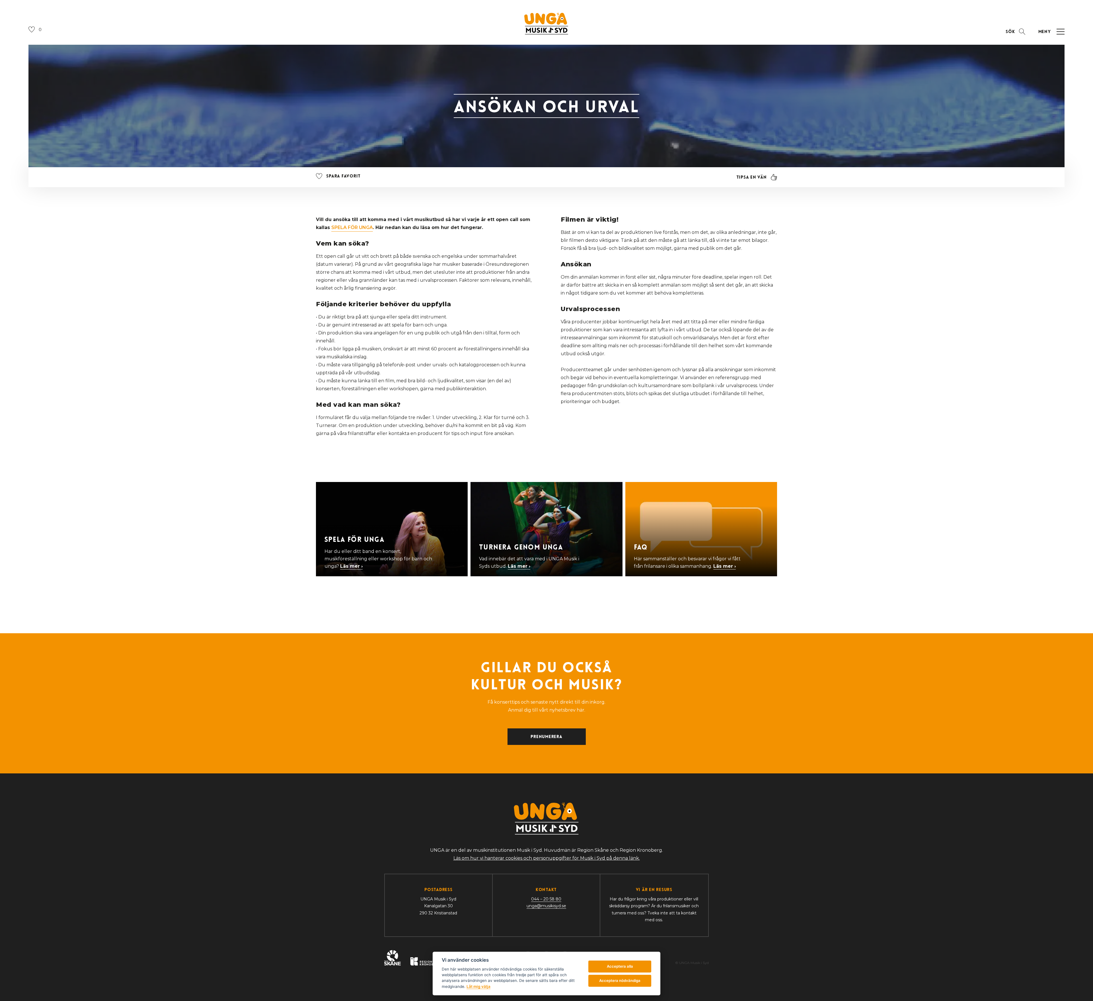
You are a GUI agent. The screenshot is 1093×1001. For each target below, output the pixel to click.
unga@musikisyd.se (546, 905)
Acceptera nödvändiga (619, 980)
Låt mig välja (478, 986)
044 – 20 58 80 (546, 899)
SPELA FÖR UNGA (352, 227)
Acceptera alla (620, 966)
